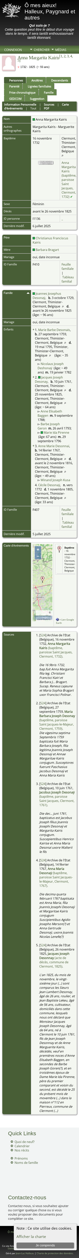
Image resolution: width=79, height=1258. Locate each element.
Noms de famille (26, 1163)
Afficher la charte (31, 1236)
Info (37, 56)
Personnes (16, 80)
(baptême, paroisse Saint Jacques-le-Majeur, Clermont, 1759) (57, 720)
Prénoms (21, 1158)
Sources (49, 104)
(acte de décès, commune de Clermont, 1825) (54, 960)
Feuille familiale (68, 266)
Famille (48, 92)
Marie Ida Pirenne (56, 432)
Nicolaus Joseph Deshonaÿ (51, 366)
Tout (33, 108)
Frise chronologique (22, 92)
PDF (46, 108)
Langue (40, 63)
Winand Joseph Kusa (55, 480)
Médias (60, 50)
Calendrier (22, 1146)
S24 (42, 635)
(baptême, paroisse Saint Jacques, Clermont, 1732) (55, 650)
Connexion (13, 50)
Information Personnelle (20, 104)
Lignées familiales (39, 86)
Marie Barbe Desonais (54, 330)
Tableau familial (68, 279)
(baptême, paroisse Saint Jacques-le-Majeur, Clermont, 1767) (56, 877)
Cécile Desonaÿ (49, 485)
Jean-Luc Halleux (25, 1253)
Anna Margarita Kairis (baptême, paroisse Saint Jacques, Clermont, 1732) (69, 180)
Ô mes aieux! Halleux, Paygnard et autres (50, 11)
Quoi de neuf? (25, 1142)
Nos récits (22, 1150)
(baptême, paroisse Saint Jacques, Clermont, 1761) (57, 798)
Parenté (14, 86)
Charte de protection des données (55, 1253)
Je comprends (45, 1245)
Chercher (41, 50)
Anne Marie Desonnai (53, 446)
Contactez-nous (27, 1197)
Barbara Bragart (47, 250)
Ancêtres (37, 80)
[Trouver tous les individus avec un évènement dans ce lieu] (62, 155)
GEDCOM (15, 99)
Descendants (59, 80)
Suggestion (37, 99)
